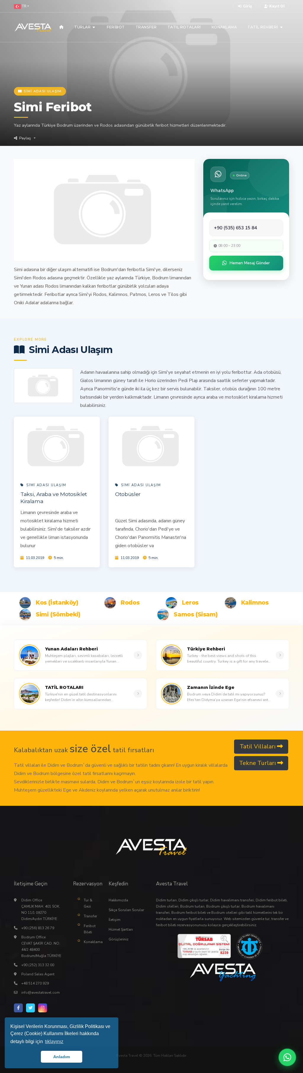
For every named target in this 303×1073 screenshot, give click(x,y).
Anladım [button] (61, 1056)
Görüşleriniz (118, 939)
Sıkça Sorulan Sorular (126, 910)
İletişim (114, 919)
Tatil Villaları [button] (258, 746)
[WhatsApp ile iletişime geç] (287, 1057)
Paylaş (25, 138)
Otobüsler (128, 494)
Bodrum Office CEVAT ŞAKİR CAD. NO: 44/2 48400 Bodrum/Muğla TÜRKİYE (41, 946)
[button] (21, 6)
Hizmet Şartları (121, 929)
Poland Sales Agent (37, 974)
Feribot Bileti (90, 929)
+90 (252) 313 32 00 (37, 965)
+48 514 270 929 (35, 983)
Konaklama (92, 942)
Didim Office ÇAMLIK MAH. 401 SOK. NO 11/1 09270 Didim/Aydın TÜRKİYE (40, 909)
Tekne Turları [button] (258, 763)
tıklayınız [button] (54, 1041)
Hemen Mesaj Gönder (250, 263)
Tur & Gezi (88, 903)
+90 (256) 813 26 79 (37, 928)
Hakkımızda (118, 900)
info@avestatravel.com (40, 992)
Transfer (90, 916)
